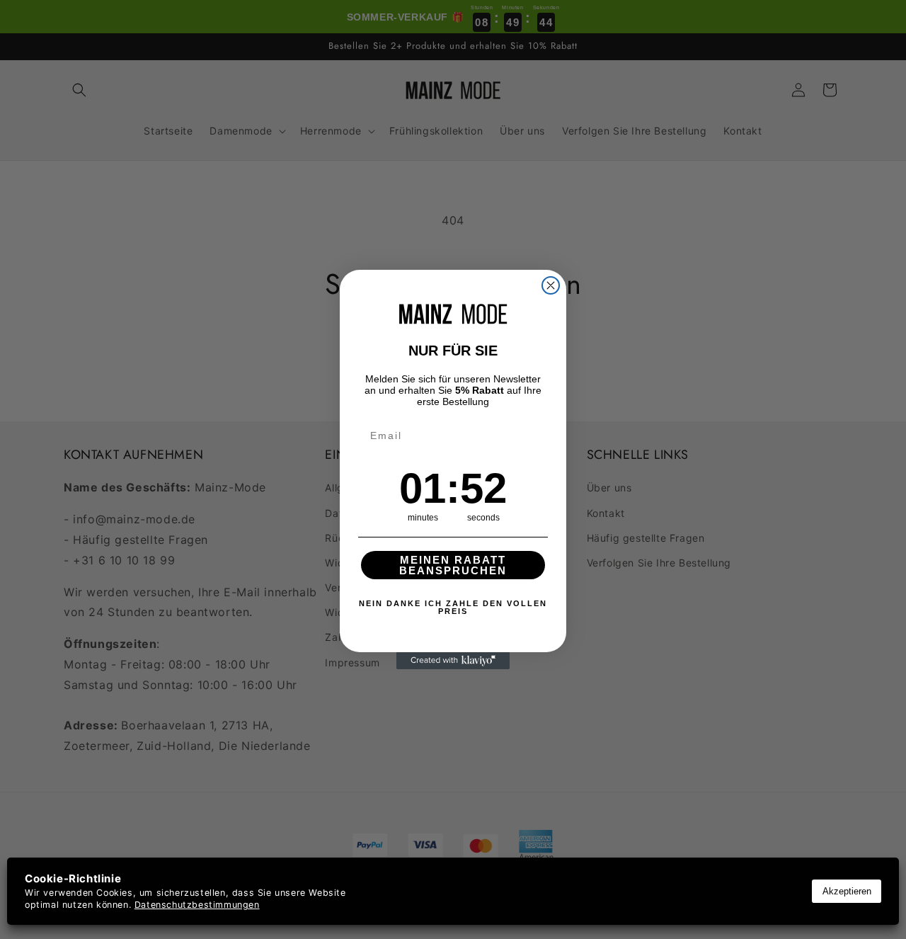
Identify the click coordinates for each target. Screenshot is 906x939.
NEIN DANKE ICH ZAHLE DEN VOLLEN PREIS (453, 607)
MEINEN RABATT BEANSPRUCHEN (453, 565)
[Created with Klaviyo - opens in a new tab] (453, 660)
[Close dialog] (550, 285)
